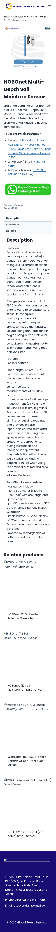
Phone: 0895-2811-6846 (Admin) (27, 900)
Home (7, 16)
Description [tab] (13, 218)
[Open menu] (49, 6)
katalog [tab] (11, 230)
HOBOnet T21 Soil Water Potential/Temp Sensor (23, 616)
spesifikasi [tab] (13, 224)
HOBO (14, 208)
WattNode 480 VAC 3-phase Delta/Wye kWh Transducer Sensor (27, 761)
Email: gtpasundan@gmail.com (26, 905)
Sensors (17, 16)
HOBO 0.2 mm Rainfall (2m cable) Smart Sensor (25, 834)
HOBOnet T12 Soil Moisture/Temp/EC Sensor (25, 688)
